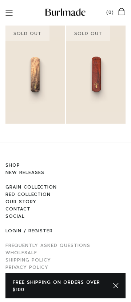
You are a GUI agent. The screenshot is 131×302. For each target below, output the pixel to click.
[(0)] (121, 11)
